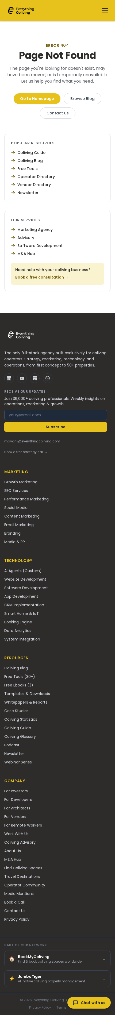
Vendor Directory (34, 184)
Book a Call (14, 902)
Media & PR (14, 542)
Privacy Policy (16, 919)
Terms (61, 1007)
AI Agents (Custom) (23, 570)
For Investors (16, 791)
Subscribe (56, 427)
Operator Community (24, 885)
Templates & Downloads (27, 693)
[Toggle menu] (105, 11)
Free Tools (27, 168)
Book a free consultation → (41, 277)
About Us (12, 851)
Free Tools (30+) (19, 676)
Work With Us (16, 833)
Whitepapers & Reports (25, 702)
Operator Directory (36, 176)
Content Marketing (22, 516)
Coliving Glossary (20, 736)
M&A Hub (26, 253)
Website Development (25, 579)
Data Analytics (17, 630)
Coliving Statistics (20, 719)
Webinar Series (18, 762)
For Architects (17, 808)
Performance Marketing (26, 499)
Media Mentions (19, 893)
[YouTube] (22, 378)
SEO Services (16, 490)
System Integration (22, 639)
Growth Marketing (20, 482)
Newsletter (28, 192)
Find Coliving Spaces (23, 868)
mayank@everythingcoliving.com (32, 441)
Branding (12, 533)
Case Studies (16, 710)
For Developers (18, 799)
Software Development (40, 245)
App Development (21, 596)
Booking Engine (18, 622)
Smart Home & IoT (21, 613)
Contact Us (58, 113)
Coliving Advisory (20, 842)
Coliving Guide (31, 152)
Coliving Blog (30, 160)
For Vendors (15, 816)
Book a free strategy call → (26, 452)
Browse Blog (82, 98)
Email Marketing (19, 524)
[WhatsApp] (47, 378)
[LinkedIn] (9, 378)
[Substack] (35, 378)
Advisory (25, 237)
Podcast (12, 745)
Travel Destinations (22, 876)
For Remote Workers (23, 825)
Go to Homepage (37, 98)
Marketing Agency (35, 229)
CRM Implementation (24, 605)
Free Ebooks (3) (18, 685)
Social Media (16, 507)
